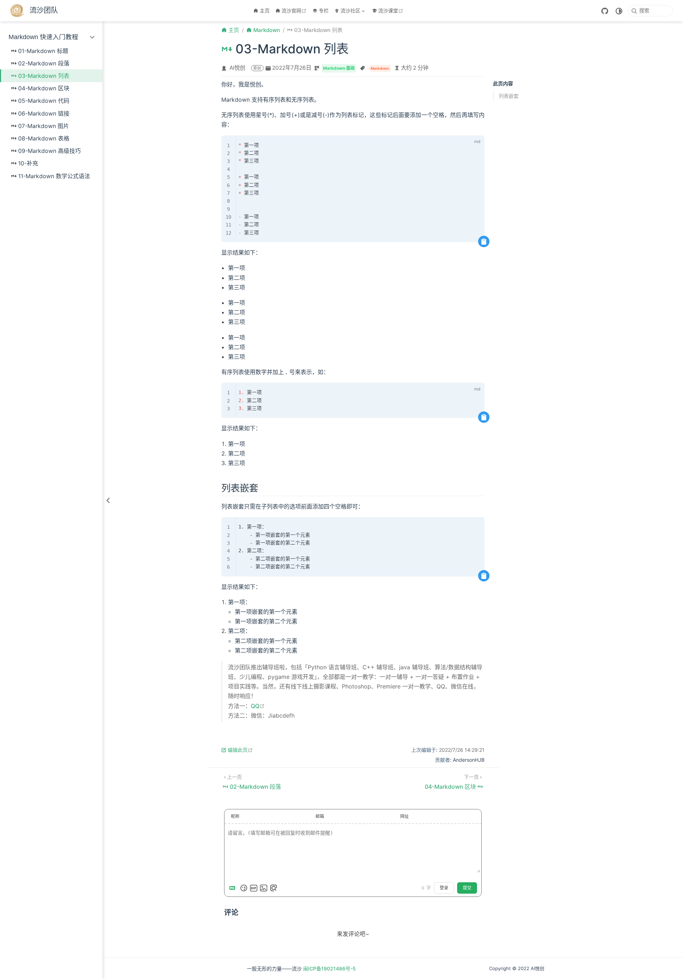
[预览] (273, 888)
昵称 (235, 816)
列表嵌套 (509, 96)
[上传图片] (263, 888)
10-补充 (28, 163)
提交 (467, 887)
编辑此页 (240, 750)
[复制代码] (483, 241)
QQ (258, 705)
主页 (265, 10)
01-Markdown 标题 (43, 50)
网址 (404, 816)
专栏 (324, 10)
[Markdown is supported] (233, 888)
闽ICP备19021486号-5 (329, 968)
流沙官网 (294, 10)
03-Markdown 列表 (43, 75)
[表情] (243, 888)
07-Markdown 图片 (43, 125)
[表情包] (253, 888)
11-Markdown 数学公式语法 (54, 176)
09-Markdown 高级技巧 (49, 150)
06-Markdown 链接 (43, 113)
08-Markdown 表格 (43, 138)
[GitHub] (604, 11)
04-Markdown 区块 (43, 88)
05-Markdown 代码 (43, 100)
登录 (444, 887)
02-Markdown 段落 (43, 63)
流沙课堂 (391, 10)
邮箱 (320, 816)
